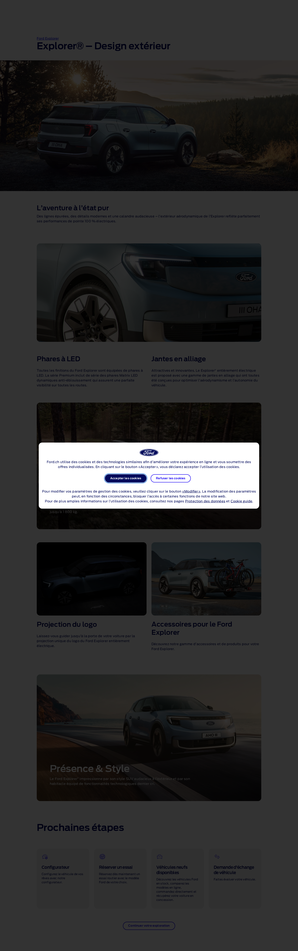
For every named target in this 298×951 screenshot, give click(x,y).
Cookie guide (241, 501)
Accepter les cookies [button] (125, 478)
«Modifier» (191, 491)
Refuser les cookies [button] (170, 478)
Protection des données (205, 501)
